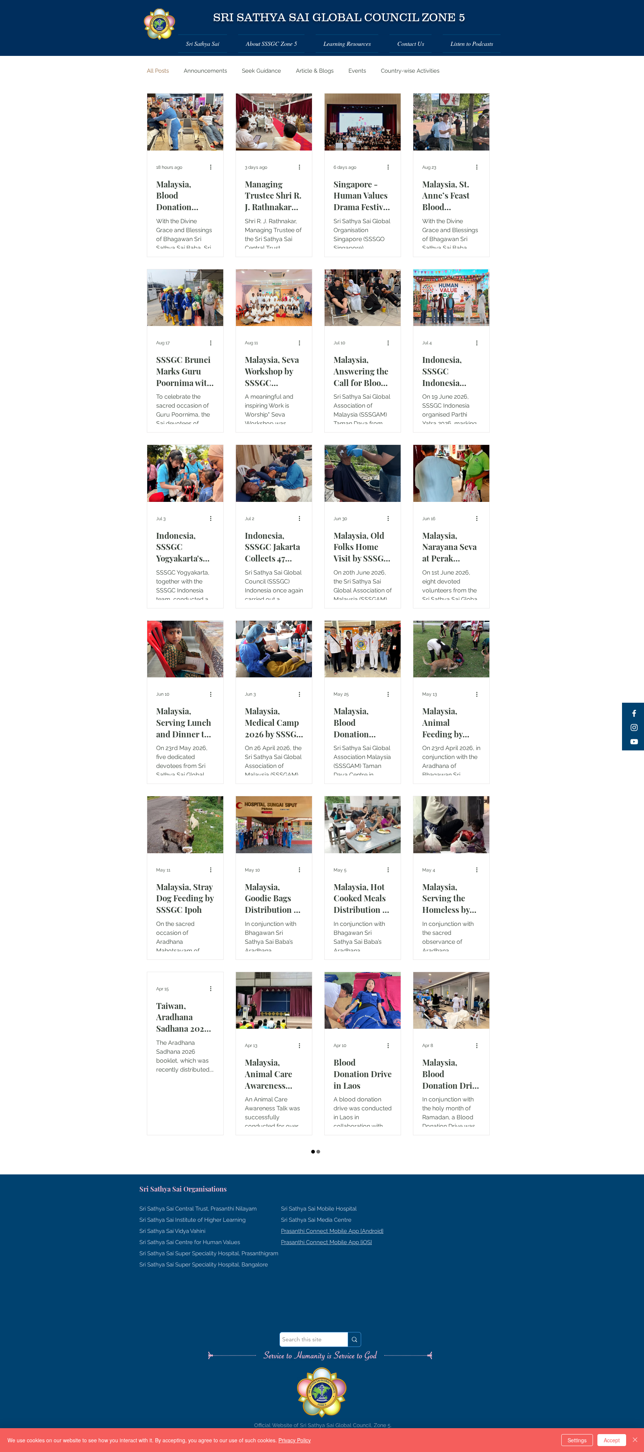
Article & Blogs (315, 70)
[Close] (635, 1440)
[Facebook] (634, 713)
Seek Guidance (261, 70)
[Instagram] (634, 727)
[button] (205, 43)
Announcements (205, 70)
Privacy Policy (294, 1440)
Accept (612, 1440)
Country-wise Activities (410, 70)
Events (357, 70)
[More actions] (213, 167)
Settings (577, 1440)
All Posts (158, 70)
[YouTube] (634, 741)
